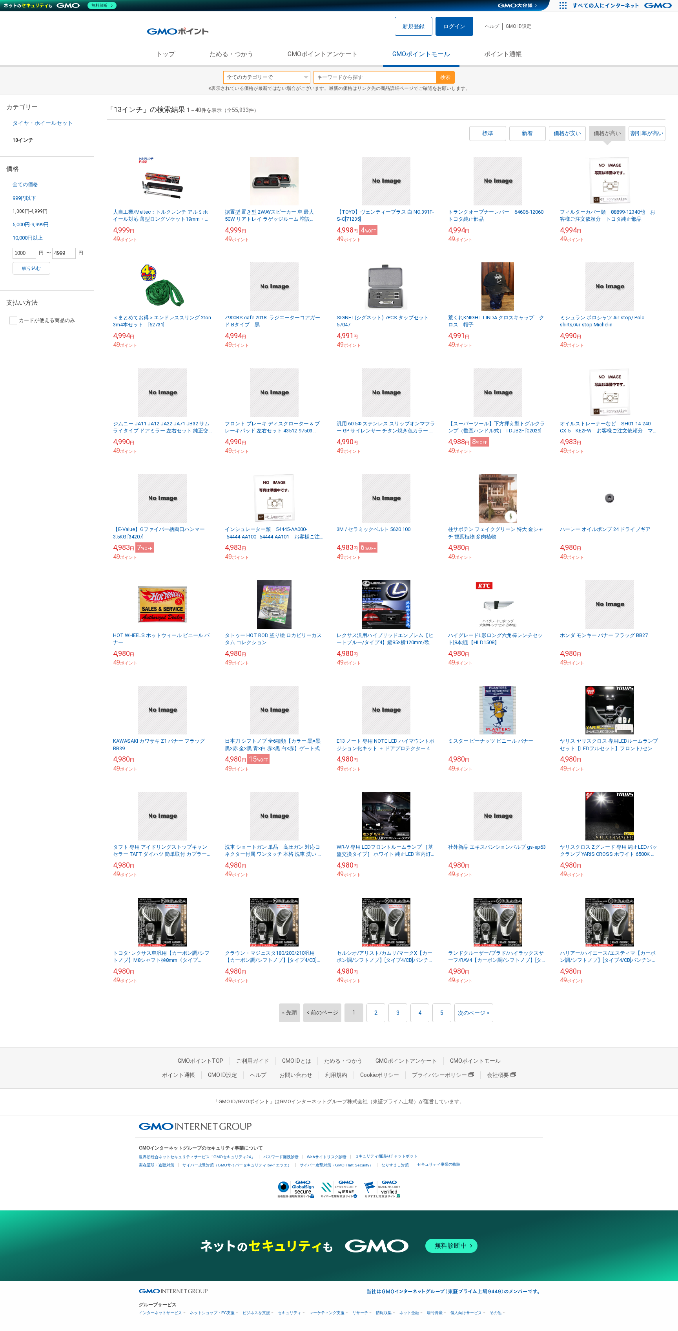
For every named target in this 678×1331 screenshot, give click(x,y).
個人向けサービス (466, 1313)
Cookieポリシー (379, 1075)
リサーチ (360, 1313)
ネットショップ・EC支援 (212, 1313)
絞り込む (31, 268)
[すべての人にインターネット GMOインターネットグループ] (623, 5)
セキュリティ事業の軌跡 (438, 1164)
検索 (445, 77)
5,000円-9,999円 (31, 224)
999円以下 (24, 198)
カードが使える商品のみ (47, 320)
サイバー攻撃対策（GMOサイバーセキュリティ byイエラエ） (237, 1165)
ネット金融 (409, 1313)
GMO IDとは (296, 1061)
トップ (165, 54)
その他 (495, 1313)
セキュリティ (289, 1313)
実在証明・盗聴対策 (156, 1165)
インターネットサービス (160, 1313)
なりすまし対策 (395, 1165)
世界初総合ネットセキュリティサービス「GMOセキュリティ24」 (197, 1157)
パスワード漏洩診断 (281, 1157)
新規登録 (414, 26)
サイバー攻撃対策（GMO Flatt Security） (336, 1165)
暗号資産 (435, 1313)
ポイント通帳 (503, 54)
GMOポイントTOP (200, 1061)
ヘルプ (492, 26)
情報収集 (384, 1313)
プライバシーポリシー (439, 1075)
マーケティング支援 (326, 1313)
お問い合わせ (295, 1075)
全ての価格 (25, 184)
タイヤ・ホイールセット (43, 123)
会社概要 (498, 1075)
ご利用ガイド (252, 1061)
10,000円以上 (28, 238)
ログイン (454, 26)
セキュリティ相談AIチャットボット (386, 1156)
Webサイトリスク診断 (326, 1157)
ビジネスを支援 (256, 1313)
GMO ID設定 (518, 26)
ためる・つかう (231, 54)
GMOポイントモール (421, 54)
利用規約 (336, 1075)
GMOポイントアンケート (323, 54)
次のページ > (474, 1013)
